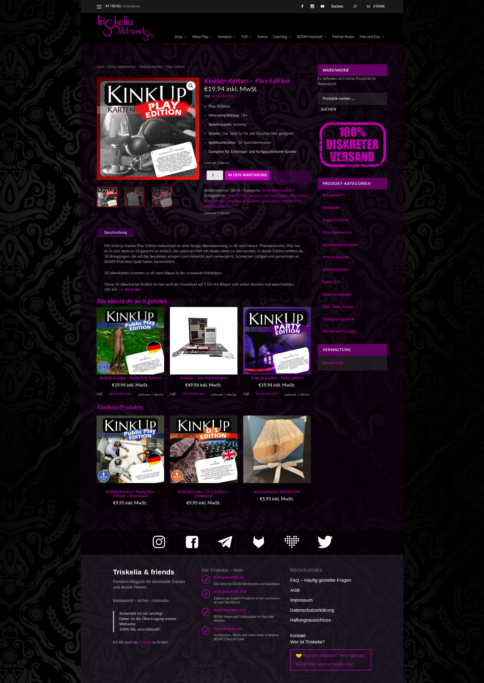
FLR (244, 37)
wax (229, 206)
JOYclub (144, 642)
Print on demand (335, 257)
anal (231, 196)
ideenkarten (299, 196)
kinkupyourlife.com (230, 592)
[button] (190, 85)
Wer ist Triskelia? (307, 641)
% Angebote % (334, 195)
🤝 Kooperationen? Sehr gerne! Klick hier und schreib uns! (330, 660)
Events (262, 37)
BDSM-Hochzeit (309, 37)
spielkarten (270, 201)
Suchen (328, 109)
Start (100, 67)
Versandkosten (222, 96)
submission (290, 201)
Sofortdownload (335, 269)
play (207, 201)
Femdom (225, 37)
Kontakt (298, 635)
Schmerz (219, 201)
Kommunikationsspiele (340, 245)
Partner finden (343, 37)
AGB (295, 590)
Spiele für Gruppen (337, 294)
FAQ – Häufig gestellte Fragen (320, 580)
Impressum (301, 600)
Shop (178, 37)
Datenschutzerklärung (312, 610)
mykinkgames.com (230, 610)
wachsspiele (214, 206)
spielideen (251, 201)
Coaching (280, 37)
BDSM (241, 196)
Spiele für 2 (331, 282)
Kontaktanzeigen (134, 6)
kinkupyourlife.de (229, 577)
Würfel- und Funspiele (339, 331)
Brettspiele (331, 208)
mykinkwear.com (228, 629)
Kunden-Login (333, 363)
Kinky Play (200, 37)
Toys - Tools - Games (338, 307)
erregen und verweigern (268, 196)
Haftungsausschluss (310, 620)
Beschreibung (115, 232)
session (234, 201)
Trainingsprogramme (338, 319)
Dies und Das (369, 37)
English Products (335, 220)
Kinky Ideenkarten (122, 67)
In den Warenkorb (247, 175)
